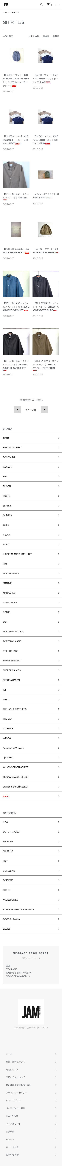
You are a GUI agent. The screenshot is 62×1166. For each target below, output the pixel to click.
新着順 (56, 36)
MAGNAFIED (9, 592)
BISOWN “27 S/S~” (12, 447)
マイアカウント (13, 1123)
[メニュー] (57, 4)
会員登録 (10, 1131)
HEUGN (7, 534)
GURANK (7, 515)
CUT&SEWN (9, 870)
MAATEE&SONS (11, 573)
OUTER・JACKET (11, 831)
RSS (8, 1115)
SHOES (6, 889)
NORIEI (6, 612)
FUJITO (6, 495)
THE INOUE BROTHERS (14, 708)
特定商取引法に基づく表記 (18, 1084)
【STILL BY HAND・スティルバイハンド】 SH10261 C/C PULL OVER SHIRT (16, 364)
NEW (5, 822)
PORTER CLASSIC (12, 641)
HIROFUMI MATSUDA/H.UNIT (17, 554)
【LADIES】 (9, 757)
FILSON (7, 486)
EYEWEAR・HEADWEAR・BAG (18, 909)
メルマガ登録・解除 (15, 1107)
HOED (6, 544)
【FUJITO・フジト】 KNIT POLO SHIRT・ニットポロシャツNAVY (15, 140)
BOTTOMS (8, 880)
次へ (44, 409)
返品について (12, 1069)
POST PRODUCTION (13, 631)
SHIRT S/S (8, 841)
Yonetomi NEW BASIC (13, 747)
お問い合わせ (12, 1154)
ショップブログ (13, 1100)
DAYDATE (7, 466)
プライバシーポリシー (16, 1092)
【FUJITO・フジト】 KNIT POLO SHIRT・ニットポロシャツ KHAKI (45, 78)
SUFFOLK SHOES (12, 670)
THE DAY (7, 718)
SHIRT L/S (15, 12)
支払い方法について (15, 1077)
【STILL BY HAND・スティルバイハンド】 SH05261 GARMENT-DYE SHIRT (16, 307)
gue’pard (7, 505)
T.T (4, 689)
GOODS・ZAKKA (11, 919)
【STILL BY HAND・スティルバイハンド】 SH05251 (16, 195)
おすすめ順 (33, 36)
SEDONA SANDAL (11, 679)
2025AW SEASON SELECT (16, 776)
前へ (17, 409)
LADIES (6, 928)
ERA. (5, 476)
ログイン (10, 1139)
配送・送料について (15, 1061)
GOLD (6, 524)
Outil (5, 621)
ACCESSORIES (10, 899)
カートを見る (12, 1146)
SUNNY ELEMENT (12, 660)
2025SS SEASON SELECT (15, 786)
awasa (6, 437)
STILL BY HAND (10, 650)
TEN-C (6, 699)
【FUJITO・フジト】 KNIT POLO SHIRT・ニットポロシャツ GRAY (45, 140)
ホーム (5, 12)
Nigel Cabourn (10, 602)
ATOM (15, 1115)
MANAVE (7, 583)
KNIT (5, 860)
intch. (5, 563)
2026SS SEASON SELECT (15, 767)
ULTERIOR (8, 728)
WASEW (7, 738)
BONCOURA (9, 457)
